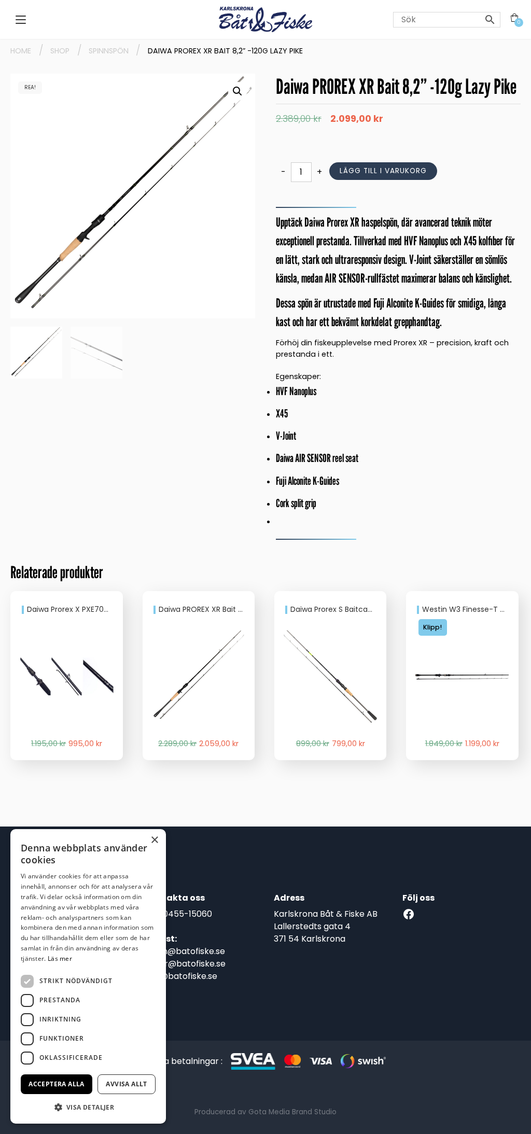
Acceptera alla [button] (57, 1084)
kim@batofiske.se (181, 976)
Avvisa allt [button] (126, 1084)
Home (20, 51)
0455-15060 (187, 914)
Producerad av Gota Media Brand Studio (265, 1112)
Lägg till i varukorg (383, 171)
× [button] (154, 840)
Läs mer (60, 958)
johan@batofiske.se (185, 951)
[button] (237, 91)
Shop (59, 51)
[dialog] (88, 976)
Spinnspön (109, 51)
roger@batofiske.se (185, 964)
